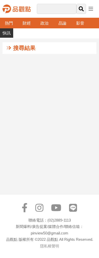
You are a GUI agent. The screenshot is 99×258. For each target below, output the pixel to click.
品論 (62, 23)
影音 (80, 23)
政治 (44, 23)
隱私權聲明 (49, 246)
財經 (27, 23)
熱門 (9, 23)
